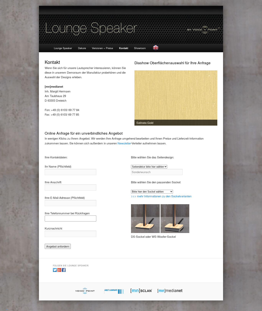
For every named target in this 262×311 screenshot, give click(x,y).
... (7, 308)
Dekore (82, 48)
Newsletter (124, 143)
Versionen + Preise (102, 48)
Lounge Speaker (63, 48)
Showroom (140, 48)
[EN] (156, 48)
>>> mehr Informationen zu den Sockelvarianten (161, 196)
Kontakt (123, 48)
